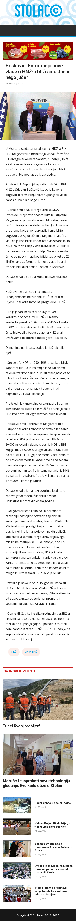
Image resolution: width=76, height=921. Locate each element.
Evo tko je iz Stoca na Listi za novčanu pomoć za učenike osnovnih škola (54, 869)
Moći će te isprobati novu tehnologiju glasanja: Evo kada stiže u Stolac (36, 783)
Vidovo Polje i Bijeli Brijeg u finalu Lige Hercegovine (52, 825)
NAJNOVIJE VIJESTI (19, 671)
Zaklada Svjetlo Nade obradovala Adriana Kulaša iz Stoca (53, 847)
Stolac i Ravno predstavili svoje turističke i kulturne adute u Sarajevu (51, 891)
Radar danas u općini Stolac (53, 803)
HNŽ (14, 652)
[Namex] (38, 51)
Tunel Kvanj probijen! (21, 726)
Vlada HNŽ (31, 652)
